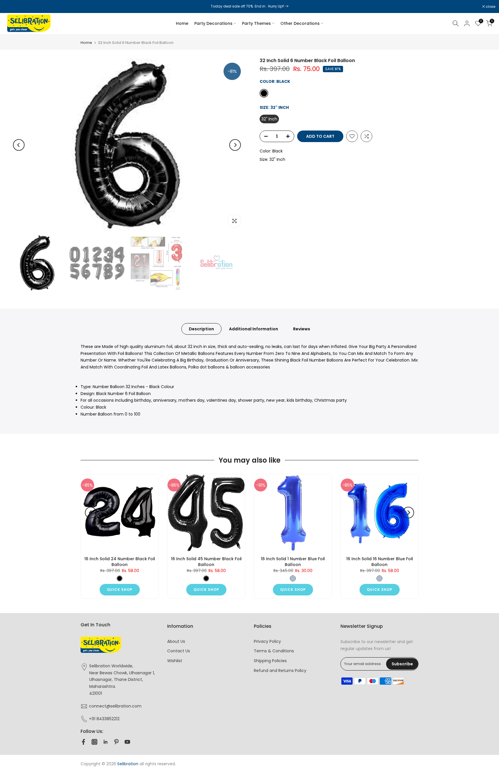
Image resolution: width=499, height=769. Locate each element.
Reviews (301, 329)
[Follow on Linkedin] (105, 742)
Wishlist (174, 661)
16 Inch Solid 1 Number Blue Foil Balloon (293, 561)
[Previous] (19, 145)
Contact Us (178, 651)
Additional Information (253, 329)
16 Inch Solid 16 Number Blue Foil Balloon (379, 561)
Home (182, 23)
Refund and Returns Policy (280, 670)
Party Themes (256, 23)
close (12, 6)
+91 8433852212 (104, 719)
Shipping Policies (270, 661)
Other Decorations (300, 23)
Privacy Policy (267, 641)
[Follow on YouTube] (127, 742)
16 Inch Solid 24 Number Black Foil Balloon (119, 561)
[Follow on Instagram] (94, 742)
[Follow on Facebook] (83, 742)
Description (201, 329)
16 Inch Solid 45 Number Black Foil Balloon (206, 561)
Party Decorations (213, 23)
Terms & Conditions (274, 651)
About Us (176, 641)
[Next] (235, 145)
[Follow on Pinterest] (116, 742)
